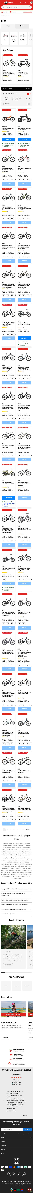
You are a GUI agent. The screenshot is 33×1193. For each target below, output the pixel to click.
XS (3, 179)
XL (11, 743)
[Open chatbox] (29, 1190)
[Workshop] (20, 2)
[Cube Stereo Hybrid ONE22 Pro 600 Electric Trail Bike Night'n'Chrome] (24, 235)
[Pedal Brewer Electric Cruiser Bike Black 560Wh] (24, 312)
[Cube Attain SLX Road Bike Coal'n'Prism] (8, 435)
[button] (9, 77)
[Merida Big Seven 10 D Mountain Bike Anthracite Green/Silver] (9, 63)
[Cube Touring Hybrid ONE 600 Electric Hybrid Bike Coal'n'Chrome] (8, 312)
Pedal (19, 70)
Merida (4, 70)
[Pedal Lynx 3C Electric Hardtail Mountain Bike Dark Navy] (8, 196)
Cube (19, 244)
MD (12, 179)
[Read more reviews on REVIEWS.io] (16, 1084)
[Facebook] (9, 1174)
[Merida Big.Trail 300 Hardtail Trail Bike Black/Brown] (24, 682)
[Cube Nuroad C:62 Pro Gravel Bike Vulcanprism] (8, 760)
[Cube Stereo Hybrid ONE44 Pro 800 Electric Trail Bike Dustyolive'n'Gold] (24, 274)
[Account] (28, 2)
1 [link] (4, 829)
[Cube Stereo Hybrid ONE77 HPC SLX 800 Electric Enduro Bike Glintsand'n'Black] (24, 435)
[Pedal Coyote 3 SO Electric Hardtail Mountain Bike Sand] (24, 798)
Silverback (4, 126)
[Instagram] (14, 1174)
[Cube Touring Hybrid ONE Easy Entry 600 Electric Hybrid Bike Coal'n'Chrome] (8, 395)
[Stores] (25, 2)
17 (23, 829)
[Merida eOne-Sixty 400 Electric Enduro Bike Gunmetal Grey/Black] (8, 357)
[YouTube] (24, 1174)
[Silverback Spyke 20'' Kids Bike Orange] (8, 117)
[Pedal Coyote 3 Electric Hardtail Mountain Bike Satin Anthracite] (24, 472)
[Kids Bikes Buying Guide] (13, 1009)
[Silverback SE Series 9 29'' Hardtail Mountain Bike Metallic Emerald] (8, 722)
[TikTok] (19, 1174)
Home (3, 16)
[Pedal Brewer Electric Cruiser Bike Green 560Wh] (8, 472)
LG (12, 218)
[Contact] (23, 2)
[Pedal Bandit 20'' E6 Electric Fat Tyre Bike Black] (24, 63)
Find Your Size (28, 99)
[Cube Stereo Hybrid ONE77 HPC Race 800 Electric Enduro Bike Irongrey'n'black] (8, 274)
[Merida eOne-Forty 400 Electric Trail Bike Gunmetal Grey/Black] (8, 235)
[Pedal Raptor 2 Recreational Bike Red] (24, 158)
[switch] (29, 94)
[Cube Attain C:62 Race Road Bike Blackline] (24, 760)
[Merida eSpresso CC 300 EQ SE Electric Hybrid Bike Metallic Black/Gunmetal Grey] (24, 395)
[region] (16, 1101)
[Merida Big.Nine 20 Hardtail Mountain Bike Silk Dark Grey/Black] (24, 557)
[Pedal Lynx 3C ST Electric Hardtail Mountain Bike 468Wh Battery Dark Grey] (8, 640)
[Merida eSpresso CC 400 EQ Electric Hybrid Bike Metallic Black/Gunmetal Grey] (8, 798)
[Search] (29, 7)
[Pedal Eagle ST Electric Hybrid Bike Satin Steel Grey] (24, 518)
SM (7, 179)
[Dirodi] (27, 986)
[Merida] (16, 986)
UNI (4, 579)
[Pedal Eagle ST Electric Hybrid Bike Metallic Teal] (24, 722)
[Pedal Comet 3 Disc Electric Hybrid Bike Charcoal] (24, 602)
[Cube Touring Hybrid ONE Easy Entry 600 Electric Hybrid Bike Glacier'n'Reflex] (24, 357)
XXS (4, 455)
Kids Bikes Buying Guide (8, 1023)
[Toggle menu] (2, 3)
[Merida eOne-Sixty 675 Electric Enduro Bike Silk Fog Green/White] (24, 196)
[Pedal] (6, 986)
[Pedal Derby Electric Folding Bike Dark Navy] (8, 557)
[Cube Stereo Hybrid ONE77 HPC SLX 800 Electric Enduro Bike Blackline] (8, 602)
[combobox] (16, 7)
